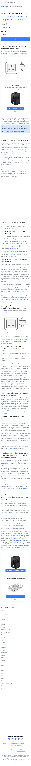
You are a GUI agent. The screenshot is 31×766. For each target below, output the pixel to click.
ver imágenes (9, 512)
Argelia (3, 637)
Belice (2, 668)
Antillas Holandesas (6, 632)
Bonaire (3, 681)
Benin (2, 670)
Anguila (3, 627)
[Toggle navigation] (29, 2)
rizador (24, 540)
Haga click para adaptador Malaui (15, 108)
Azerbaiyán (4, 652)
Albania (3, 617)
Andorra (3, 622)
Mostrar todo (4, 691)
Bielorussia (3, 675)
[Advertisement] (15, 199)
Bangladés (3, 660)
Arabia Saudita (5, 635)
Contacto (5, 743)
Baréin (2, 665)
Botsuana (3, 686)
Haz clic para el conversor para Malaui (15, 596)
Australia (3, 647)
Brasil (2, 688)
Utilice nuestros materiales (15, 745)
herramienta (9, 129)
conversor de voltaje (15, 301)
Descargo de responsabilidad (14, 743)
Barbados (3, 663)
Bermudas (3, 673)
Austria (3, 650)
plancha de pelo (17, 540)
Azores (3, 655)
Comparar (15, 39)
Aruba (2, 645)
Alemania (3, 619)
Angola (3, 624)
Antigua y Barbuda (6, 629)
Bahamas (3, 658)
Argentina (3, 640)
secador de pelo (11, 538)
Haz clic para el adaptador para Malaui (15, 570)
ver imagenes (10, 238)
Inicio (2, 6)
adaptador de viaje (13, 248)
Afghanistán (4, 614)
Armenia (3, 642)
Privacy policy (24, 743)
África (6, 6)
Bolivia (2, 678)
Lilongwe (5, 310)
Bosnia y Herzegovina (6, 683)
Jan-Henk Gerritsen (21, 751)
